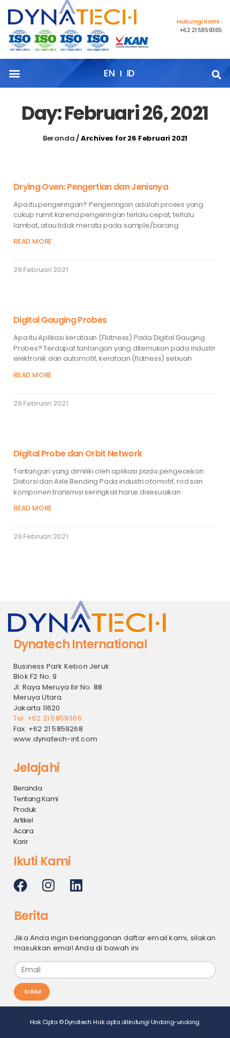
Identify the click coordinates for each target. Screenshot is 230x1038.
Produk (24, 809)
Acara (23, 831)
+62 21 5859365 (201, 30)
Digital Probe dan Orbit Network (77, 453)
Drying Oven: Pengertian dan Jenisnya (90, 187)
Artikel (23, 820)
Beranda (59, 138)
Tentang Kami (35, 799)
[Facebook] (20, 885)
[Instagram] (48, 885)
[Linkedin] (76, 885)
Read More (32, 241)
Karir (20, 841)
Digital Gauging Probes (59, 320)
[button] (14, 73)
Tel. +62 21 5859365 (47, 718)
